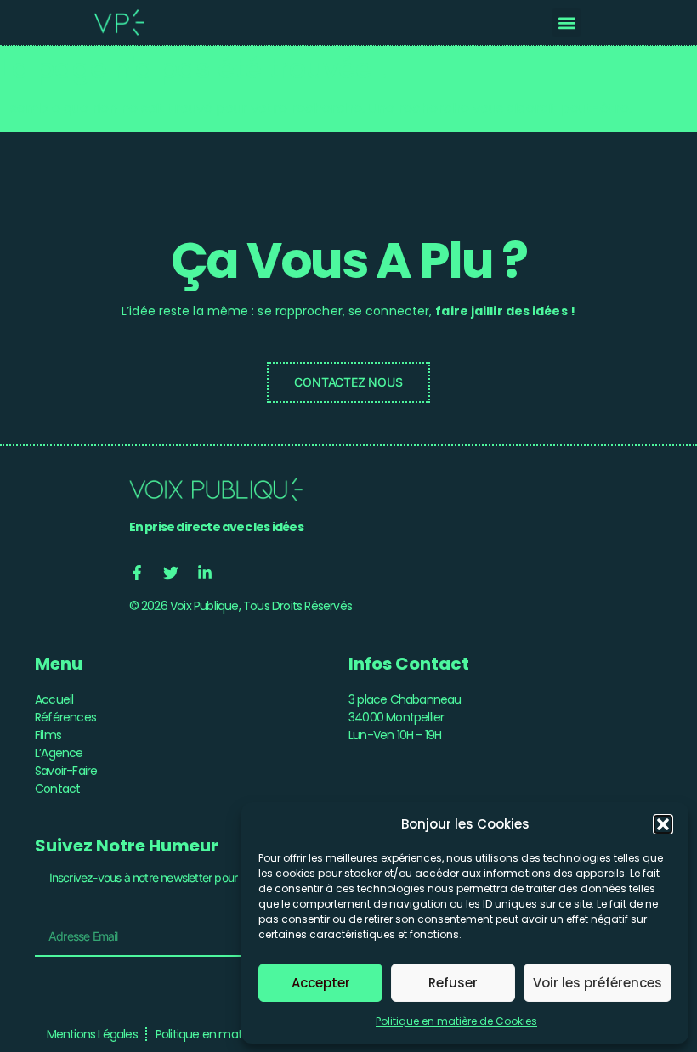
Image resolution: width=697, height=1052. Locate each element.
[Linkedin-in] (204, 572)
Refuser (453, 983)
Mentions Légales (92, 1034)
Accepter (321, 983)
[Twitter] (170, 572)
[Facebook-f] (136, 572)
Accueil (54, 699)
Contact (57, 788)
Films (48, 735)
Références (65, 717)
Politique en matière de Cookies (456, 1021)
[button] (663, 824)
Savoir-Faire (66, 770)
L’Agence (59, 752)
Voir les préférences (597, 983)
